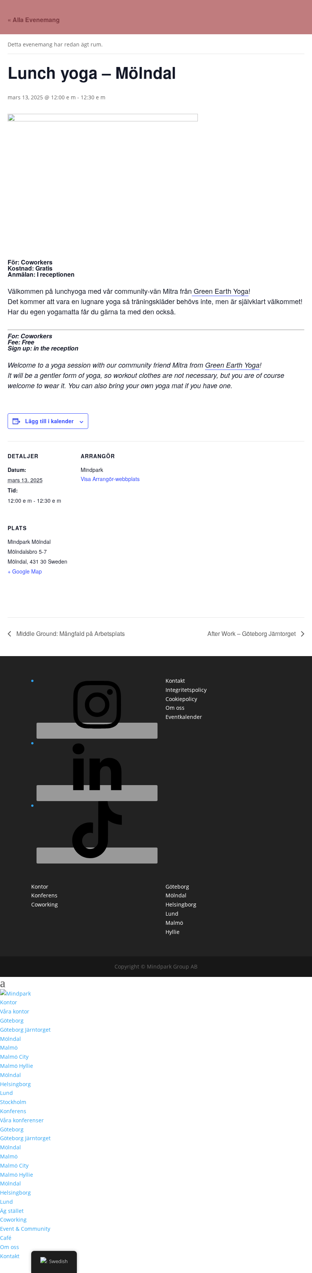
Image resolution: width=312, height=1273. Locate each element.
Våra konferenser (22, 1120)
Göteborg (177, 886)
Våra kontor (14, 1011)
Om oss (175, 707)
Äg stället (12, 1210)
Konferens (44, 895)
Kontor (39, 886)
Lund (172, 913)
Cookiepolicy (181, 699)
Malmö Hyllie (16, 1065)
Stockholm (13, 1102)
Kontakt (175, 680)
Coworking (44, 904)
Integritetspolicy (186, 689)
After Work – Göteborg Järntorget (252, 633)
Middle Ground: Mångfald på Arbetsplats (70, 633)
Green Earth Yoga (220, 291)
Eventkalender (184, 716)
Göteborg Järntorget (25, 1029)
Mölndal (176, 895)
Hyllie (173, 931)
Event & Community (25, 1228)
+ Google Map (25, 571)
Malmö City (14, 1056)
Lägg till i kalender (49, 421)
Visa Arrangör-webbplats (110, 479)
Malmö (174, 922)
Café (5, 1237)
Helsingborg (181, 904)
